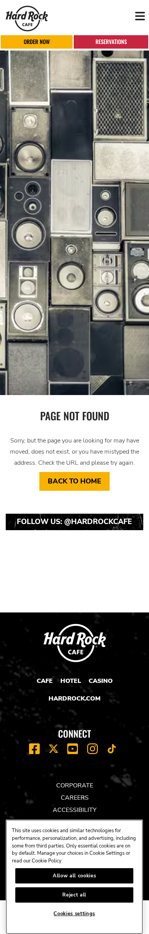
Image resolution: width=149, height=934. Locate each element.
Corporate (74, 785)
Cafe (45, 681)
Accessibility (75, 810)
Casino (101, 681)
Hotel (70, 681)
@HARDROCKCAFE (98, 522)
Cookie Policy (47, 860)
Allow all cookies (74, 875)
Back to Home (74, 481)
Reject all (74, 895)
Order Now (37, 42)
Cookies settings (74, 913)
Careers (75, 798)
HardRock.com (74, 698)
